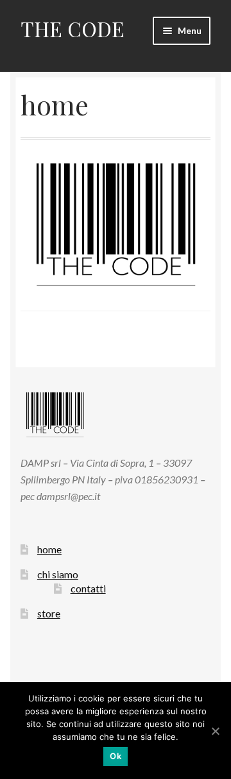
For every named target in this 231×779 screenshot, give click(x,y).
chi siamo (57, 574)
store (48, 613)
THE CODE (72, 28)
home (49, 549)
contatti (88, 588)
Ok (115, 756)
